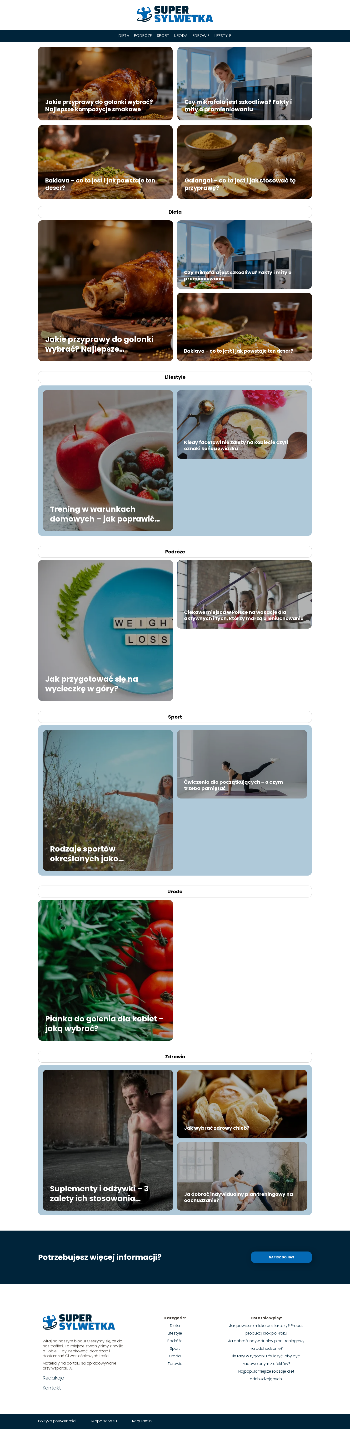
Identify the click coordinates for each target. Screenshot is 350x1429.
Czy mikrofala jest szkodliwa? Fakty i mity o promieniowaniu (238, 105)
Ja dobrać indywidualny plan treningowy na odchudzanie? (238, 1197)
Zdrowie (201, 35)
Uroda (181, 35)
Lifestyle (223, 35)
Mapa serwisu (104, 1421)
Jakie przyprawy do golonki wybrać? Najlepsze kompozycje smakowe (99, 105)
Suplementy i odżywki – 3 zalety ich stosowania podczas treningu (99, 1193)
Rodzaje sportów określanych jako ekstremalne (84, 853)
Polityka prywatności (57, 1421)
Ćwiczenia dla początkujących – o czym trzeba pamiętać (233, 785)
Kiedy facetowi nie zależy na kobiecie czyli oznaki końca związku (236, 445)
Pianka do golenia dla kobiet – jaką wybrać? (104, 1023)
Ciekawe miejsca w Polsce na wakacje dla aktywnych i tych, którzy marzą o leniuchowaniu (244, 615)
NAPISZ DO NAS (281, 1257)
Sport (163, 35)
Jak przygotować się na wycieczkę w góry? (91, 684)
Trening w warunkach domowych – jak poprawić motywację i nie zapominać (104, 514)
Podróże (143, 35)
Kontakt (52, 1388)
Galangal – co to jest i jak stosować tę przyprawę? (240, 184)
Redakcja (54, 1378)
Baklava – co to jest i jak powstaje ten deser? (100, 184)
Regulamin (142, 1421)
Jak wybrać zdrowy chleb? (217, 1128)
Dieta (124, 35)
